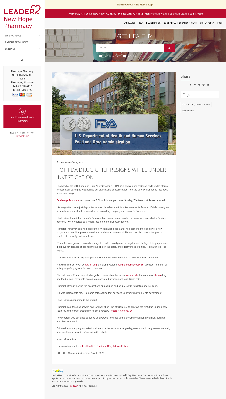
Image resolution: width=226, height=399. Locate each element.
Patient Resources (16, 42)
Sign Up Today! (207, 22)
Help (140, 22)
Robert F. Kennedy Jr (121, 310)
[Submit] (169, 48)
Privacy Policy (22, 135)
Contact (10, 48)
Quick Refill (170, 22)
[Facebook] (22, 60)
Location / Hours (188, 22)
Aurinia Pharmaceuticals (130, 264)
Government (188, 110)
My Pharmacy (13, 35)
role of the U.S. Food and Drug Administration (104, 346)
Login (220, 22)
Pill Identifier (153, 22)
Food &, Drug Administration (196, 104)
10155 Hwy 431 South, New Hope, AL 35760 (92, 13)
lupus (158, 275)
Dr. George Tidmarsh (68, 200)
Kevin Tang (91, 264)
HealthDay (73, 385)
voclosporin (132, 275)
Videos (132, 55)
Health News (111, 55)
